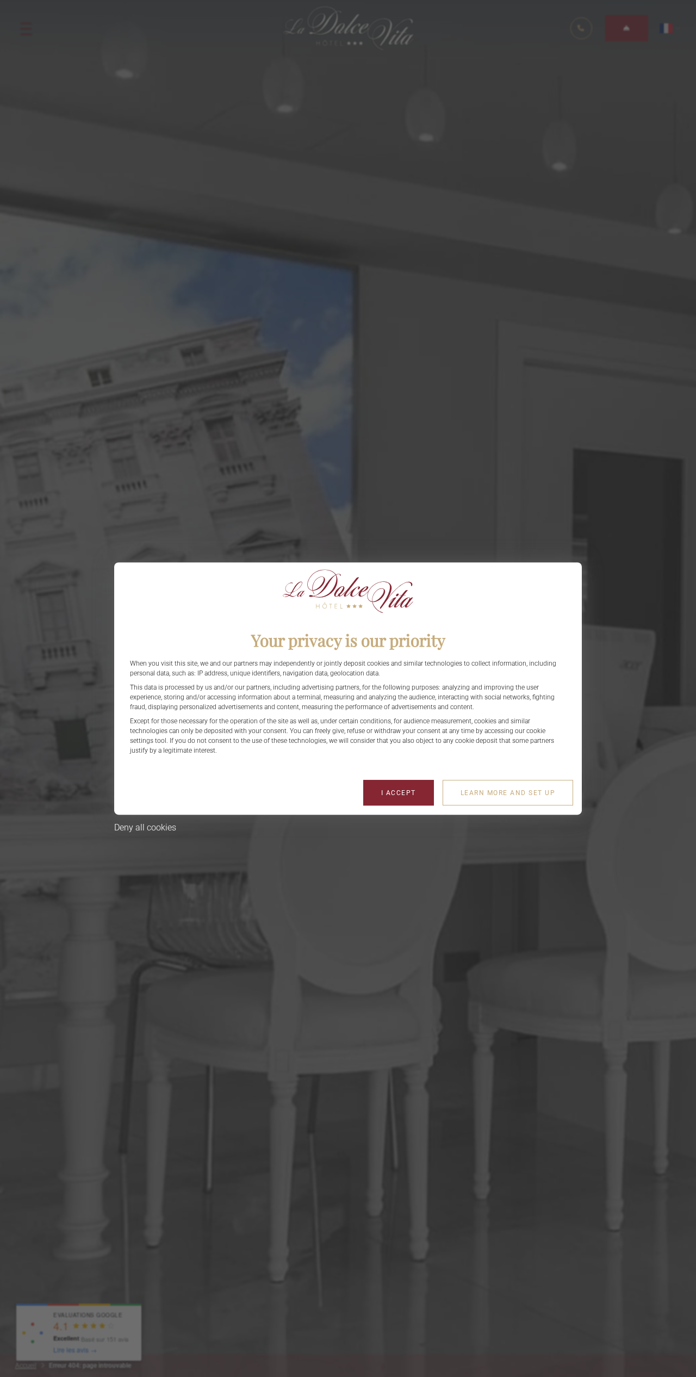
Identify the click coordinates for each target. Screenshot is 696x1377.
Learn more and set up (508, 793)
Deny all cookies (145, 827)
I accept (398, 793)
